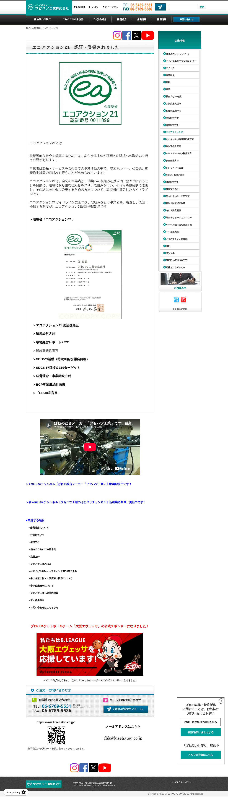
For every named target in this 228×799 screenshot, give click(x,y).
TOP (28, 28)
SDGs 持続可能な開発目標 (179, 224)
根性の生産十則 (173, 110)
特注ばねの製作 (42, 19)
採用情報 (162, 19)
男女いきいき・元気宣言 (178, 196)
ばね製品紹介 (100, 19)
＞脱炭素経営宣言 (45, 350)
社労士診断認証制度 (175, 203)
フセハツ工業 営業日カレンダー (181, 61)
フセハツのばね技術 (73, 19)
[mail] (160, 7)
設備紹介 (122, 19)
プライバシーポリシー (183, 782)
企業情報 (142, 19)
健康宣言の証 (172, 189)
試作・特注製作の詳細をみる (201, 722)
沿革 (168, 89)
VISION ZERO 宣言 (175, 175)
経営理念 (170, 75)
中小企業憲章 (172, 232)
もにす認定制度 (173, 210)
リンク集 (170, 253)
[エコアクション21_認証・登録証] (90, 232)
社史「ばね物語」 (174, 96)
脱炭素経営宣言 (173, 146)
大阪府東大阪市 (173, 103)
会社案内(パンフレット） (178, 54)
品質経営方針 (172, 118)
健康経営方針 (172, 182)
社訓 (168, 82)
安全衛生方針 (172, 160)
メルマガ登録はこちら (200, 754)
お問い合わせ (186, 19)
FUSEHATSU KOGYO (176, 260)
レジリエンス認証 (174, 167)
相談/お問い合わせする (201, 732)
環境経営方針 (172, 125)
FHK (168, 246)
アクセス (170, 68)
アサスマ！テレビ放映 (176, 239)
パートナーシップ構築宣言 (179, 153)
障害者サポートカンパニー (179, 217)
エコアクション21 (174, 132)
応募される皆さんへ (175, 267)
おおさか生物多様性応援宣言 (180, 139)
